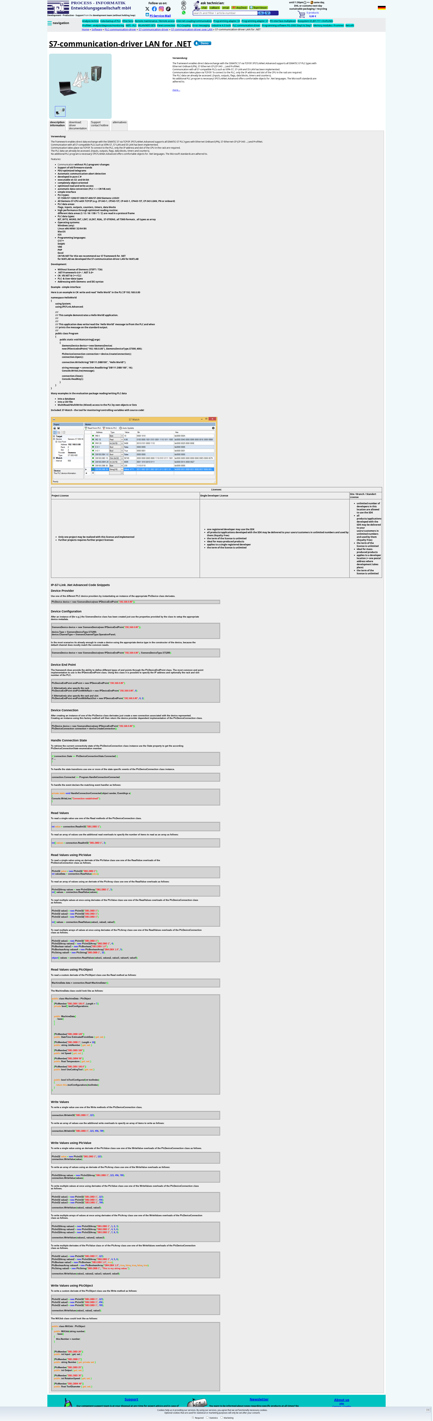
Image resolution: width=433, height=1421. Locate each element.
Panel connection (166, 25)
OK (428, 1410)
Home (85, 29)
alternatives (120, 122)
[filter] (267, 13)
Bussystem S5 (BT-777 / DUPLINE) (315, 21)
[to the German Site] (382, 8)
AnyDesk (241, 7)
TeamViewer (260, 7)
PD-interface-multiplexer (283, 21)
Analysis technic (90, 21)
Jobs (341, 1403)
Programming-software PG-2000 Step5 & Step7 (287, 25)
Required (199, 1417)
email (226, 7)
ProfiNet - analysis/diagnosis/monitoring (103, 25)
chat (204, 7)
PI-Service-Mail (160, 16)
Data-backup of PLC (110, 21)
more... (176, 90)
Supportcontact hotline (99, 124)
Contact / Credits (341, 1406)
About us (341, 1399)
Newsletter (259, 1399)
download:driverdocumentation (78, 125)
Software (97, 29)
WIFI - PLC (131, 25)
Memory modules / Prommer (328, 25)
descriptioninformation (57, 124)
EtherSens (127, 21)
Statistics (213, 1417)
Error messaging (201, 25)
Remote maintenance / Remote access (155, 21)
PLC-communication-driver (246, 25)
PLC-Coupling (184, 25)
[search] (261, 13)
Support (131, 1399)
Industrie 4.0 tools (221, 25)
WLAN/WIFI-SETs (146, 25)
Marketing (228, 1417)
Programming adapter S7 (255, 21)
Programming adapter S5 (226, 21)
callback (214, 7)
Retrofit (350, 25)
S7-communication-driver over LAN (191, 29)
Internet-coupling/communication (194, 21)
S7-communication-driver (153, 29)
